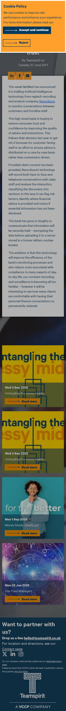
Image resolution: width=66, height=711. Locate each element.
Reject (23, 42)
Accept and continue (34, 30)
